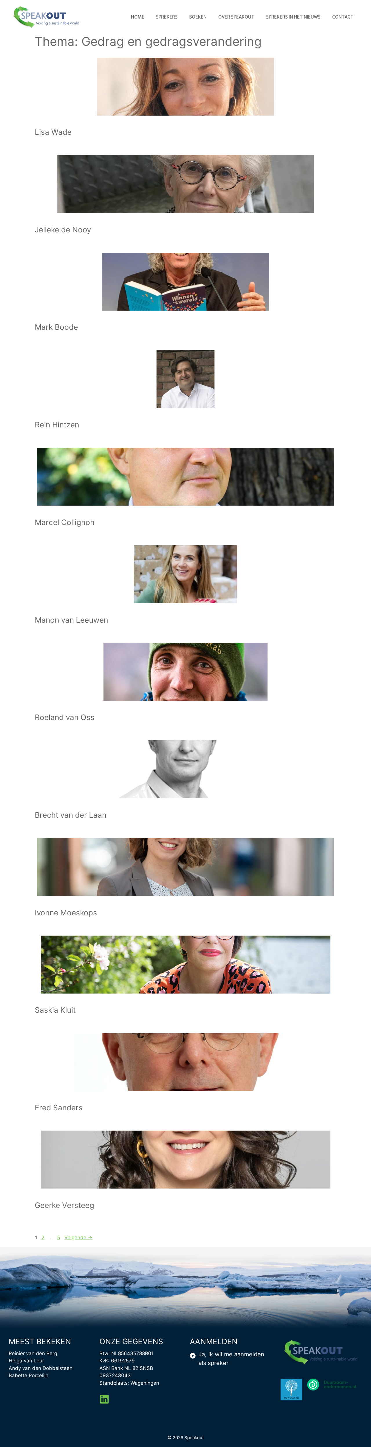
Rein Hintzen (57, 424)
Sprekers (167, 17)
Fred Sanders (59, 1107)
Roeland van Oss (64, 717)
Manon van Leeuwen (71, 619)
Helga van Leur (26, 1361)
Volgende (78, 1237)
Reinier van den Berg (33, 1353)
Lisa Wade (53, 131)
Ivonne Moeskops (66, 912)
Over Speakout (236, 17)
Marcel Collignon (64, 522)
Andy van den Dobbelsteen (40, 1368)
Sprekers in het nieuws (293, 17)
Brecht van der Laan (70, 814)
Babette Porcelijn (28, 1375)
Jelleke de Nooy (63, 229)
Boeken (198, 17)
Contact (343, 17)
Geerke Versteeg (64, 1205)
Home (137, 17)
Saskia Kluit (55, 1009)
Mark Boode (56, 326)
